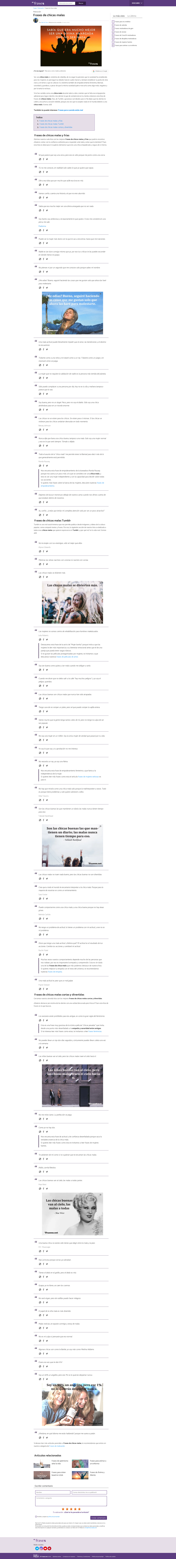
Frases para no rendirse (122, 21)
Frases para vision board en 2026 (59, 1474)
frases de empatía (55, 971)
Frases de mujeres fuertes (123, 42)
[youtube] (45, 1548)
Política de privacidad (97, 1556)
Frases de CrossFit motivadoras (125, 35)
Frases (35, 8)
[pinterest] (49, 1548)
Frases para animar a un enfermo (126, 45)
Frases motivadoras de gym (124, 28)
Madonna (42, 226)
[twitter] (46, 159)
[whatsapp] (40, 159)
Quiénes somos (57, 1556)
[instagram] (41, 1548)
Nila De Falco (44, 22)
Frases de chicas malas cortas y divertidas (56, 127)
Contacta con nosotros (69, 1556)
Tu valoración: (58, 1512)
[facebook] (43, 159)
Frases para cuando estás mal (70, 110)
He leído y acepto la (48, 1516)
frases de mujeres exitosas (88, 776)
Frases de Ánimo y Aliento (97, 1474)
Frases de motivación (57, 1446)
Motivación (41, 8)
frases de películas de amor (67, 656)
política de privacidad (53, 1517)
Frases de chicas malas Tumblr (52, 124)
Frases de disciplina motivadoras (125, 38)
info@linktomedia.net (90, 1528)
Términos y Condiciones (83, 1556)
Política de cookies (111, 1556)
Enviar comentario (98, 1517)
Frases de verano (120, 32)
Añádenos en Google (101, 71)
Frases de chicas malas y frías (50, 120)
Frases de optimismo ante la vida (60, 1462)
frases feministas (95, 1031)
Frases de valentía (121, 25)
